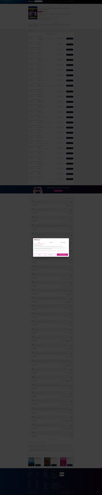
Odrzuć (40, 254)
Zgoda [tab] (39, 242)
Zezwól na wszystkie (62, 254)
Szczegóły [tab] (51, 242)
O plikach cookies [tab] (62, 242)
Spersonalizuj (50, 254)
